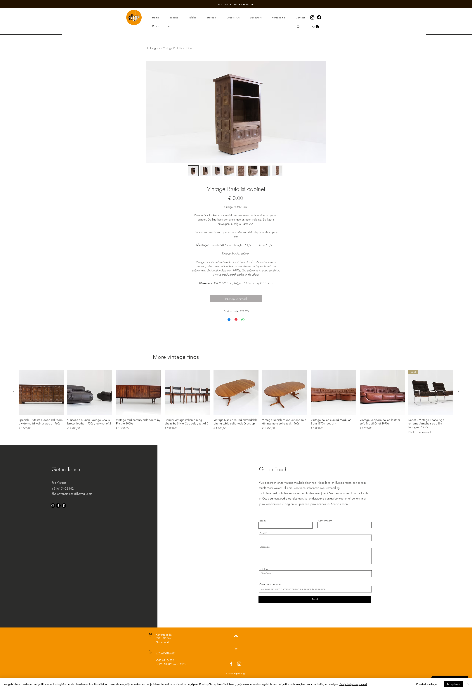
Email (262, 533)
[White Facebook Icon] (231, 663)
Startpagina (153, 48)
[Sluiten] (467, 684)
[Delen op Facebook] (229, 320)
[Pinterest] (64, 505)
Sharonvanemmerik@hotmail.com (72, 494)
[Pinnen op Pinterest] (236, 320)
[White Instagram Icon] (239, 663)
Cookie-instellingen (427, 684)
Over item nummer (270, 584)
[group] (236, 402)
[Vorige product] (13, 392)
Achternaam (325, 520)
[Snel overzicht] (41, 392)
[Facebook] (319, 17)
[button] (316, 26)
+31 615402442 (165, 653)
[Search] (298, 27)
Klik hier (288, 488)
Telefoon (264, 569)
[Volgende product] (459, 392)
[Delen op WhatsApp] (243, 320)
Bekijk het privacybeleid (353, 684)
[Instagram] (312, 17)
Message (264, 546)
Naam (262, 520)
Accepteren (453, 684)
